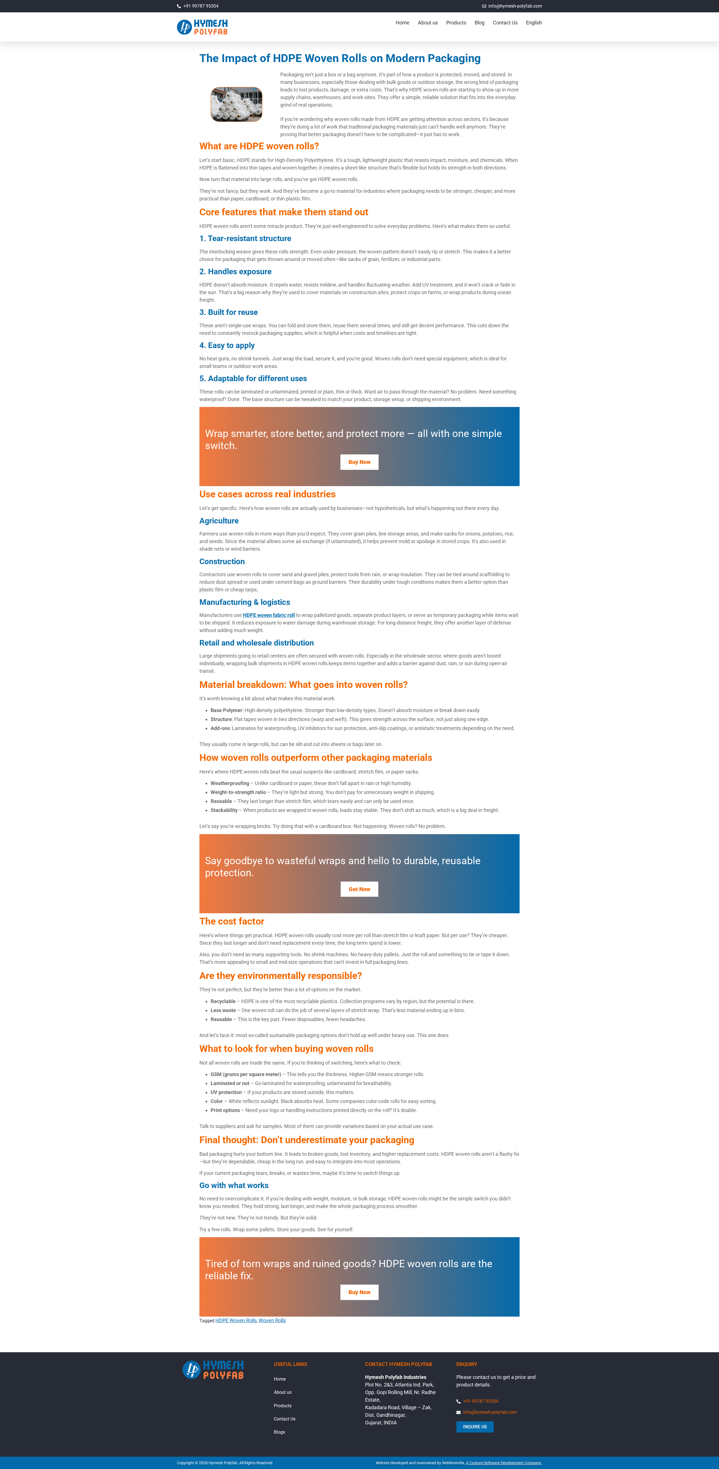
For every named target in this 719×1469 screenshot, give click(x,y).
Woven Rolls (272, 1320)
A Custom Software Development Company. (504, 1463)
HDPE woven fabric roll (269, 615)
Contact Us (505, 23)
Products (456, 23)
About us (428, 23)
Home (402, 23)
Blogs (279, 1432)
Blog (479, 23)
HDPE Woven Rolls (236, 1320)
